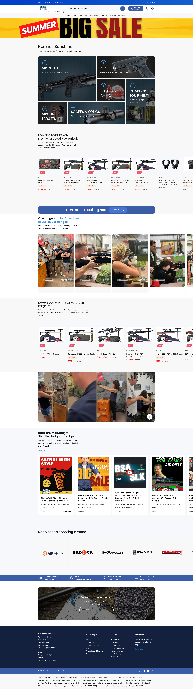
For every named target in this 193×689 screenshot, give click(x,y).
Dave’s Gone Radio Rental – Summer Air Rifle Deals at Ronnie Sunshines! (93, 498)
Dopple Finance (116, 654)
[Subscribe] (111, 609)
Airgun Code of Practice (94, 651)
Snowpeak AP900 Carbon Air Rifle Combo (95, 181)
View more (42, 450)
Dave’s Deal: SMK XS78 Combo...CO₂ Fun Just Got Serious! (164, 498)
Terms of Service (117, 651)
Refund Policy (115, 645)
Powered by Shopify (59, 671)
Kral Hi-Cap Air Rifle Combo (107, 354)
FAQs (88, 639)
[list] (96, 263)
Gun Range (90, 642)
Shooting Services (92, 645)
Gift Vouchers (115, 639)
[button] (152, 8)
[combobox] (96, 8)
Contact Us (114, 657)
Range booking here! (87, 209)
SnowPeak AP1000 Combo (48, 354)
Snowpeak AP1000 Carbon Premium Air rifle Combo (120, 181)
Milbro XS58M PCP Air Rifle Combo (169, 354)
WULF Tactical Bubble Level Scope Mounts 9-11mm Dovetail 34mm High (168, 182)
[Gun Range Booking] (147, 8)
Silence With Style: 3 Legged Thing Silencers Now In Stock (54, 499)
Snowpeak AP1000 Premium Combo (81, 354)
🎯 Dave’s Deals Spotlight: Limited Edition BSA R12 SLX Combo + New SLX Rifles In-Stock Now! (128, 497)
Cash (56, 2)
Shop (74, 15)
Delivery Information (118, 648)
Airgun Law (90, 654)
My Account (151, 2)
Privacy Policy (116, 642)
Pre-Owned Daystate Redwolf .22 (45, 181)
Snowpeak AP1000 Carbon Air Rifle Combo (143, 181)
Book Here (117, 210)
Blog (87, 648)
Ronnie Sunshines (48, 671)
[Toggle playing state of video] (149, 417)
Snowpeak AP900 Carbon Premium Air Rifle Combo (71, 181)
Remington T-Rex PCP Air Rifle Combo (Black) (135, 355)
